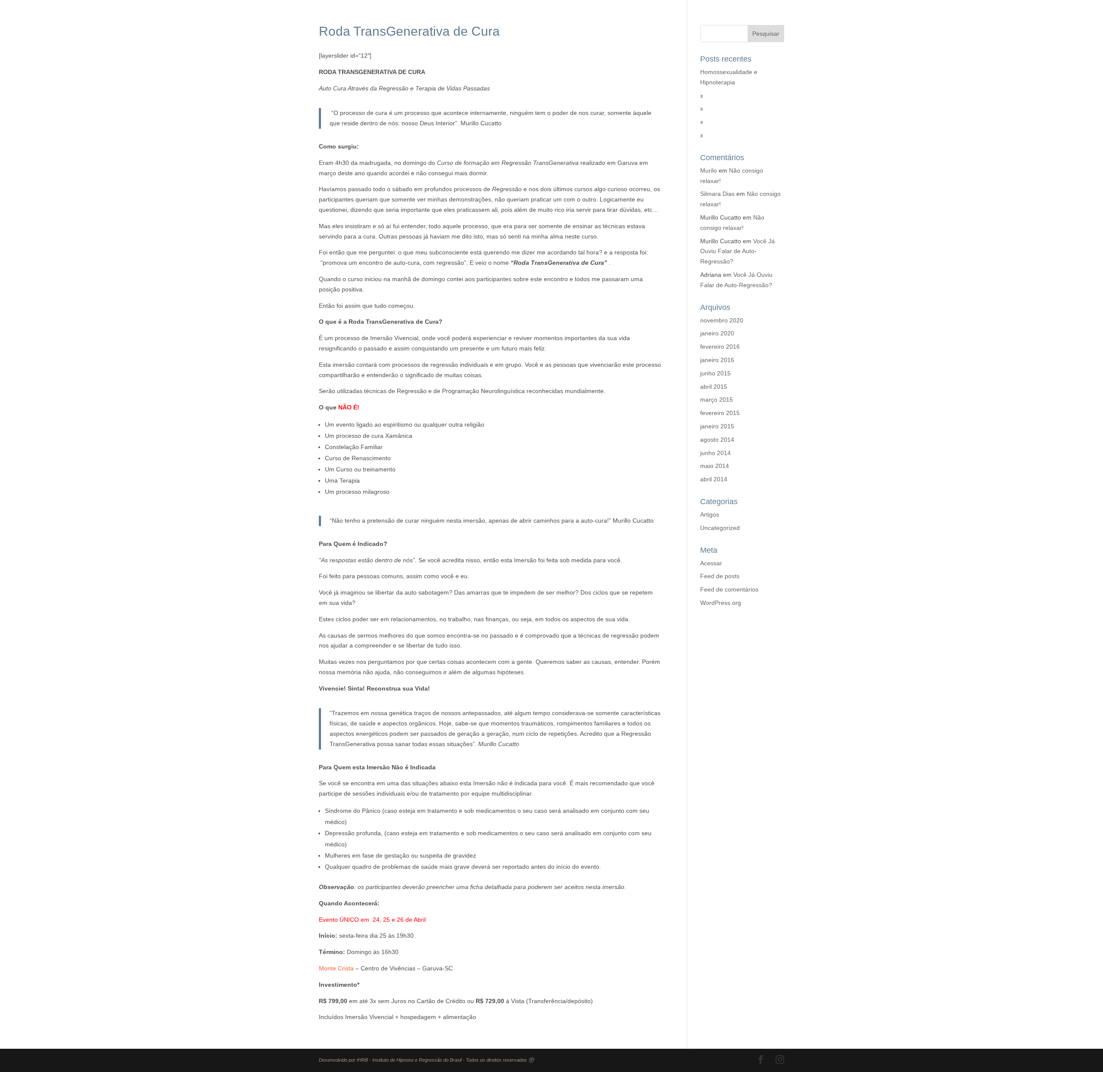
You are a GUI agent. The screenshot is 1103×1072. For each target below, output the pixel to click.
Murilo (708, 170)
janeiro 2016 (717, 359)
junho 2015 (715, 373)
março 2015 (716, 399)
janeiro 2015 (717, 426)
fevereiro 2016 (720, 346)
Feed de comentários (729, 589)
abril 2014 (713, 479)
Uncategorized (720, 527)
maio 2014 (714, 465)
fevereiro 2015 (720, 412)
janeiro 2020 (717, 333)
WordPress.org (720, 602)
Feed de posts (719, 576)
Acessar (711, 563)
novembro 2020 (721, 320)
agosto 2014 (717, 439)
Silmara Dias (717, 193)
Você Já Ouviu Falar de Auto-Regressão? (737, 251)
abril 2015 (713, 386)
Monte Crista (336, 968)
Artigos (709, 514)
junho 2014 (715, 452)
